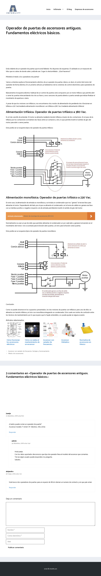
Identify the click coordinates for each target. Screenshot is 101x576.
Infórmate (57, 9)
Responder (12, 432)
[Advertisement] (50, 53)
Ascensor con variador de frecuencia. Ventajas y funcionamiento (28, 351)
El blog (69, 9)
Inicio (48, 9)
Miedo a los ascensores (15, 353)
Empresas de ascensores (84, 9)
